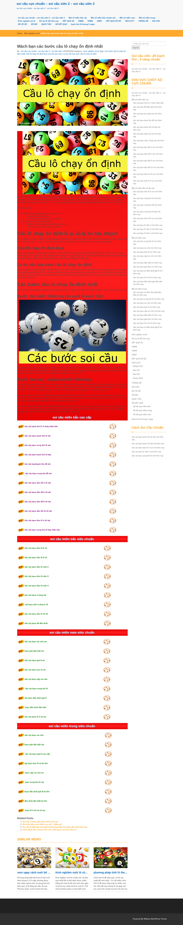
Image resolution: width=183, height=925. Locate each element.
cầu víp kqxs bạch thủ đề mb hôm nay (147, 121)
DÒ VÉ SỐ (22, 24)
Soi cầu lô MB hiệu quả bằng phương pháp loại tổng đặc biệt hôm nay (55, 827)
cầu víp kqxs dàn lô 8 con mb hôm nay (147, 219)
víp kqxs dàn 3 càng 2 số (36, 604)
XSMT (99, 21)
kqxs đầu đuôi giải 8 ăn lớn (37, 791)
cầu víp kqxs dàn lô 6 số (36, 548)
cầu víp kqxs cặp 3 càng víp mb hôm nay (148, 141)
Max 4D (136, 374)
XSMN (90, 21)
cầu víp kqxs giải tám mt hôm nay (147, 319)
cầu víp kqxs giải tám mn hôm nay (147, 267)
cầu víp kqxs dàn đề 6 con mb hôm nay (148, 155)
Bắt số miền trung (147, 18)
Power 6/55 (138, 378)
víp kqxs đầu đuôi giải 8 (35, 698)
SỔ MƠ (34, 24)
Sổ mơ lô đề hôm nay (49, 21)
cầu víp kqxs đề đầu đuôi (36, 623)
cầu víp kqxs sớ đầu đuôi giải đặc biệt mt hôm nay (147, 293)
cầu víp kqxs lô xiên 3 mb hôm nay (147, 229)
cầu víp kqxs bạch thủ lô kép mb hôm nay (146, 128)
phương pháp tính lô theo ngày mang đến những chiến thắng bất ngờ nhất (111, 872)
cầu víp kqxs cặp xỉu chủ (36, 679)
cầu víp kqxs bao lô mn (35, 670)
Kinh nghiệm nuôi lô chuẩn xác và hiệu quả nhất (72, 872)
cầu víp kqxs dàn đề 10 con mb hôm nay (148, 168)
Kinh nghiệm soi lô (26, 21)
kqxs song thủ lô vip (34, 782)
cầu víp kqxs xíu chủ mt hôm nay (147, 303)
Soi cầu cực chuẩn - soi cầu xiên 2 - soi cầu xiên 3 (41, 51)
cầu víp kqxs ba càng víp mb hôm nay (147, 115)
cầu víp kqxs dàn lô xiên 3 (36, 576)
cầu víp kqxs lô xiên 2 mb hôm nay (147, 225)
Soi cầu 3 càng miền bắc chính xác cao (40, 822)
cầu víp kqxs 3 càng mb (35, 595)
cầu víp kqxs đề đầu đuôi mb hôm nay (147, 108)
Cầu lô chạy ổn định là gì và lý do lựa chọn (44, 54)
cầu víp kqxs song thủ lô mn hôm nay (147, 242)
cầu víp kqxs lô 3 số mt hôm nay (146, 323)
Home (19, 33)
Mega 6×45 (138, 366)
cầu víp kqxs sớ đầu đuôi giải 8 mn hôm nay (148, 272)
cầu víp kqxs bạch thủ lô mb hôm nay (147, 135)
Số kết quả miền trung (142, 410)
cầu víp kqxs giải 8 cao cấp (37, 754)
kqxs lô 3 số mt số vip (35, 810)
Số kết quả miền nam (142, 414)
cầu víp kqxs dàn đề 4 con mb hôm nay (148, 148)
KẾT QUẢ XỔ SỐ (113, 21)
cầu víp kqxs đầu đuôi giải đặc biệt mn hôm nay (147, 282)
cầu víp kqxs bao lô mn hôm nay (146, 252)
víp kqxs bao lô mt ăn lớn (36, 763)
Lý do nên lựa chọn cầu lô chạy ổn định (80, 54)
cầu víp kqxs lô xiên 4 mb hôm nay (147, 233)
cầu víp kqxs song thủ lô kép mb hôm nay (146, 213)
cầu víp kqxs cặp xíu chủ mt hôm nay (149, 311)
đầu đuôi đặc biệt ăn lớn (36, 801)
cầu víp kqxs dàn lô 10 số (36, 614)
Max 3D (136, 370)
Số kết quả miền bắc (141, 406)
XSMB (80, 21)
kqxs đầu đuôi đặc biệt (35, 707)
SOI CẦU (156, 21)
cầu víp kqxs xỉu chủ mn (36, 641)
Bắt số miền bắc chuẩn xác (103, 18)
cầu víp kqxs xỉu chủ (34, 735)
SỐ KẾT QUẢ (61, 24)
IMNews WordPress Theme (155, 919)
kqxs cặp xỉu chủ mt (34, 773)
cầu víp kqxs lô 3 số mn (35, 717)
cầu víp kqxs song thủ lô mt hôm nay (148, 299)
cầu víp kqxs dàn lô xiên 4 (36, 586)
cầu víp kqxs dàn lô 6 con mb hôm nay (147, 192)
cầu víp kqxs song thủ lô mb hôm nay (147, 199)
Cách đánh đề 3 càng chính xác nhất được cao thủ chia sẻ (49, 830)
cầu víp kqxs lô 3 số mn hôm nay (147, 277)
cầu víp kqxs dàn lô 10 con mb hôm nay (148, 175)
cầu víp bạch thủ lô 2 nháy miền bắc (41, 426)
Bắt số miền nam (127, 18)
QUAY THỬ (46, 24)
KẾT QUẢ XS (68, 21)
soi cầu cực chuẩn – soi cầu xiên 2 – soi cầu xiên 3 (55, 4)
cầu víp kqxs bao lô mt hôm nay (146, 307)
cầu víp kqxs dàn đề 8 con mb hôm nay (148, 162)
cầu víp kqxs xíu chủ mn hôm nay (147, 248)
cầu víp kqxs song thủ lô (36, 688)
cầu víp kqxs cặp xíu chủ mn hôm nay (147, 257)
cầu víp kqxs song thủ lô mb (38, 445)
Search (136, 48)
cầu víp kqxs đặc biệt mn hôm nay (147, 263)
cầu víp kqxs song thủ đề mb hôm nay (147, 206)
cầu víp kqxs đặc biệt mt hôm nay (147, 315)
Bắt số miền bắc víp (78, 18)
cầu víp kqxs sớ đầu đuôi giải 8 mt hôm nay (147, 328)
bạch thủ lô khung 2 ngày (83, 24)
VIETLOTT (129, 21)
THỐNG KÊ (143, 21)
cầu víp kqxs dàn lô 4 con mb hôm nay (147, 182)
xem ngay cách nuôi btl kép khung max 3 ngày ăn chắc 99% (34, 872)
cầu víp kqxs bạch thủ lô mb (38, 436)
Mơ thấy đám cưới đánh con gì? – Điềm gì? (42, 824)
